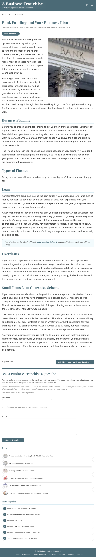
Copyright (52, 554)
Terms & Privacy (39, 554)
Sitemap (62, 554)
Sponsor (80, 554)
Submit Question (13, 440)
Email (24, 407)
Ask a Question (10, 34)
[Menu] (92, 6)
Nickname (6, 397)
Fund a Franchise (16, 14)
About (17, 554)
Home (4, 14)
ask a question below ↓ (47, 242)
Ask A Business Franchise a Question (74, 362)
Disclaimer (26, 554)
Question (5, 417)
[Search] (87, 5)
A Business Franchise (22, 4)
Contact (71, 554)
